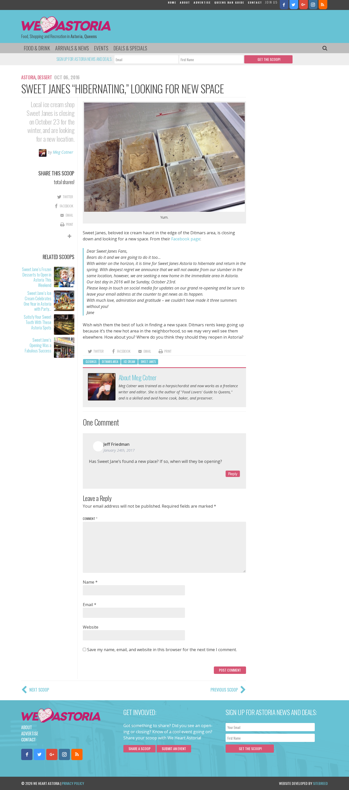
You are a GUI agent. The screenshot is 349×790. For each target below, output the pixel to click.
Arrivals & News (72, 48)
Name (90, 582)
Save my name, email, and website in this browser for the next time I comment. (162, 649)
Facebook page (185, 239)
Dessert (45, 77)
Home (172, 2)
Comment (90, 518)
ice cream (129, 362)
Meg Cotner (63, 152)
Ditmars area (110, 362)
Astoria (28, 77)
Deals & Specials (130, 48)
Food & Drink (37, 48)
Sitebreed (320, 783)
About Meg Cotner (138, 377)
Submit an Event (174, 748)
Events (101, 48)
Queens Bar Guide (229, 2)
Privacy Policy (73, 783)
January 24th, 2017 (119, 450)
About (185, 2)
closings (91, 362)
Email (89, 604)
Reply (232, 473)
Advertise (202, 2)
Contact (255, 2)
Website (90, 627)
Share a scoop (139, 748)
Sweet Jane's (148, 362)
